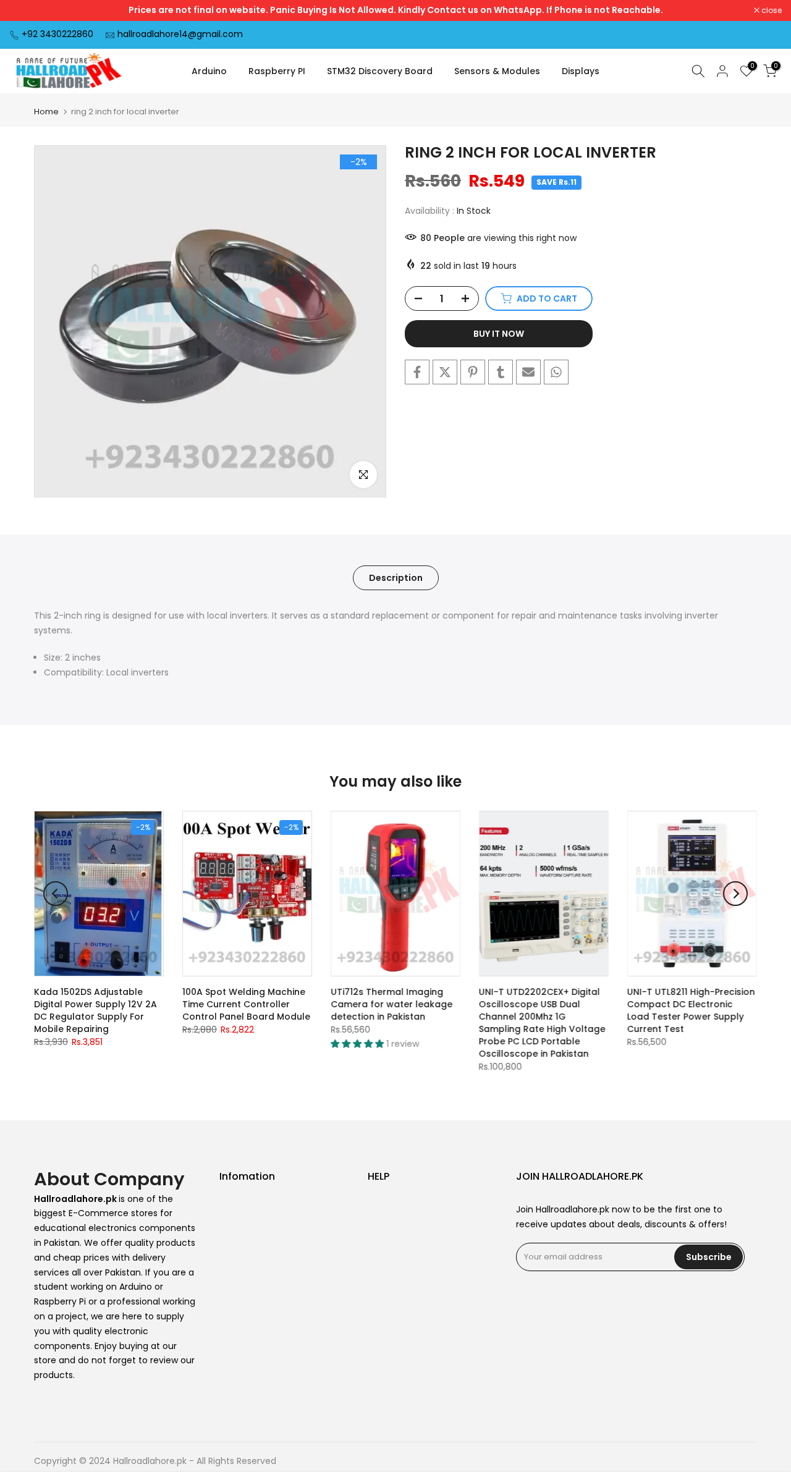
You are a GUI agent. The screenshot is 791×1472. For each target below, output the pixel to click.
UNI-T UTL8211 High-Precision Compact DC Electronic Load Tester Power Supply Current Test (691, 1010)
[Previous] (55, 893)
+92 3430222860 (57, 34)
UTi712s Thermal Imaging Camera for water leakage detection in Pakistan (391, 1004)
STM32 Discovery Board (380, 71)
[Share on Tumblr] (500, 372)
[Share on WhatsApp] (556, 372)
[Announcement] (395, 10)
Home (46, 112)
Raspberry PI (276, 71)
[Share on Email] (528, 372)
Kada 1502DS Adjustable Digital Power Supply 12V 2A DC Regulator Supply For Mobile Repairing (95, 1010)
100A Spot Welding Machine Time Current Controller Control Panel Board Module (246, 1004)
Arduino (209, 71)
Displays (580, 71)
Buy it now (498, 334)
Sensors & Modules (497, 71)
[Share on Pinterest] (472, 372)
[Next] (735, 893)
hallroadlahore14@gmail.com (180, 34)
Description (396, 578)
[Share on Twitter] (445, 372)
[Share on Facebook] (417, 372)
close (26, 10)
